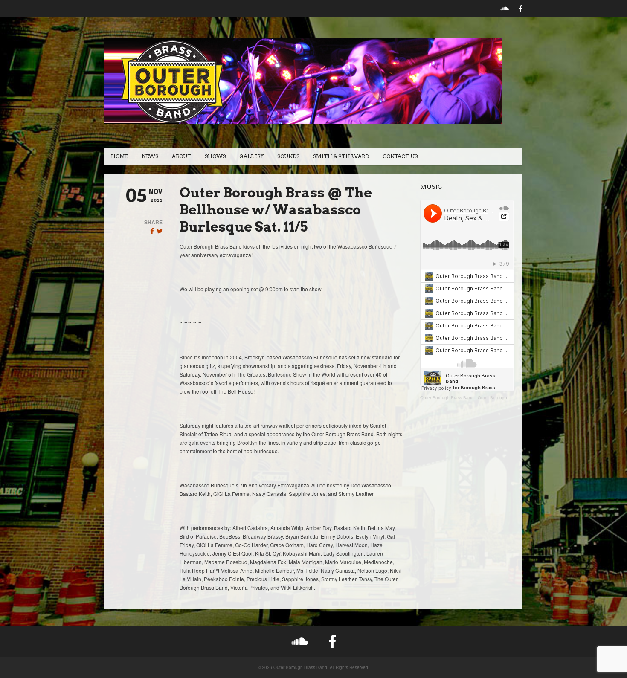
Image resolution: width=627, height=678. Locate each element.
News (150, 156)
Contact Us (400, 156)
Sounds (288, 156)
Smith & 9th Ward (341, 156)
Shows (215, 156)
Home (119, 156)
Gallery (251, 156)
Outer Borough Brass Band (447, 397)
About (181, 156)
